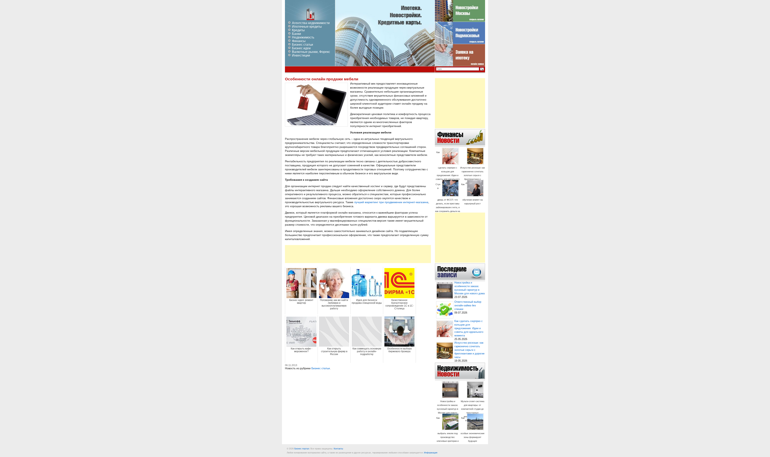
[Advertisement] (358, 254)
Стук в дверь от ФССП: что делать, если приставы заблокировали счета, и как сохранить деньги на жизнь (447, 199)
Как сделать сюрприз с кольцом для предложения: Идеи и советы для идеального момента (448, 167)
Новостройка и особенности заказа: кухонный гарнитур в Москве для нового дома (447, 409)
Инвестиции (301, 55)
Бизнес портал (301, 448)
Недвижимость (303, 37)
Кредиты (298, 30)
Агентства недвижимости (311, 23)
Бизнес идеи (301, 48)
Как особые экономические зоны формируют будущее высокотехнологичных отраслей (472, 433)
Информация (430, 452)
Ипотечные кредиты (307, 26)
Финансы (299, 41)
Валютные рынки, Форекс (311, 51)
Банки (296, 33)
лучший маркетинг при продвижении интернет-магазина (391, 202)
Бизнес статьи (302, 44)
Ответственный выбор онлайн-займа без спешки (467, 306)
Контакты (338, 448)
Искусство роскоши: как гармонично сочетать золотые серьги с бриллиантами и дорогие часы (472, 175)
